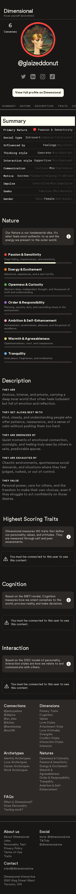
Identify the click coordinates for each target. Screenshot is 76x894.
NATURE (25, 106)
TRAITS (63, 106)
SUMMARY (9, 106)
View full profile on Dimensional (38, 92)
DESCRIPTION (44, 106)
